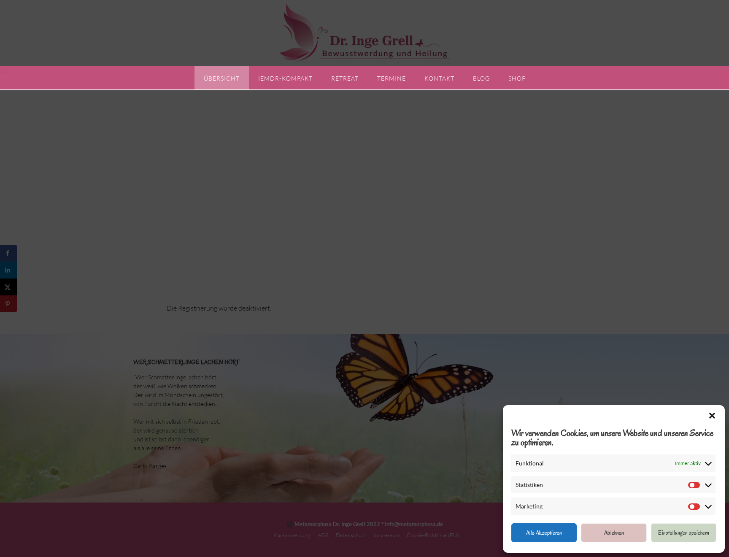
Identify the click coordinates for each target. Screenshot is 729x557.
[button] (712, 415)
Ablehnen (614, 533)
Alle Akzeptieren (544, 533)
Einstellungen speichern (683, 533)
